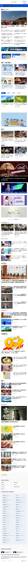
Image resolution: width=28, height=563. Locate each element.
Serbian (19, 520)
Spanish (19, 524)
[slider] (14, 56)
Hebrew (6, 528)
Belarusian (7, 500)
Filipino (6, 517)
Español (15, 482)
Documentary (17, 486)
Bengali (5, 502)
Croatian (6, 508)
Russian (19, 517)
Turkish (19, 533)
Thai (18, 531)
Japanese (6, 540)
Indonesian (8, 535)
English (2, 482)
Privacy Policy (3, 560)
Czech (5, 511)
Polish (18, 508)
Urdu (18, 537)
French (6, 520)
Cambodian (6, 506)
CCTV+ (2, 488)
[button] (11, 219)
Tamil (18, 528)
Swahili (19, 526)
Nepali (18, 504)
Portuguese (20, 511)
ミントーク (4, 239)
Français (3, 484)
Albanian (6, 495)
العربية (15, 484)
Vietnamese (20, 540)
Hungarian (6, 533)
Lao (17, 495)
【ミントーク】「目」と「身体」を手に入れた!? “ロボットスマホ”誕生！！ (20, 73)
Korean (6, 542)
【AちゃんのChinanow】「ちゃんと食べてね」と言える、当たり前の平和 (20, 87)
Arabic (5, 497)
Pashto (18, 513)
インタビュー (4, 222)
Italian (5, 537)
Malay (20, 497)
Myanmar (20, 502)
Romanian (19, 515)
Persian (19, 506)
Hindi (5, 531)
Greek (6, 524)
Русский (2, 486)
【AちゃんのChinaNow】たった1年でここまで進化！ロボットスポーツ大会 (7, 73)
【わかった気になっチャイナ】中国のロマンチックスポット (7, 87)
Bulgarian (7, 504)
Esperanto (7, 515)
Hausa (5, 526)
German (6, 522)
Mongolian (19, 500)
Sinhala (18, 522)
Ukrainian (20, 535)
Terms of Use (10, 560)
